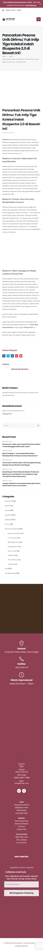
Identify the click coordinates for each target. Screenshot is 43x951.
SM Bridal (11, 555)
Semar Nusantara (8, 133)
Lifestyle (7, 520)
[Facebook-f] (24, 791)
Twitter (8, 355)
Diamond (8, 501)
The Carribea (12, 560)
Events (7, 510)
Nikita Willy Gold (13, 542)
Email (20, 355)
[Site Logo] (8, 19)
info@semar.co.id (21, 783)
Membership (21, 810)
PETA (22, 766)
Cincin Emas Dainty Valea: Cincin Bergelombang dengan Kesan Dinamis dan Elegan (21, 464)
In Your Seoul (12, 538)
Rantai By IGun (13, 547)
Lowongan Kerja (21, 813)
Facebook (3, 355)
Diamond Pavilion (14, 533)
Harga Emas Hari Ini (21, 805)
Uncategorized (10, 573)
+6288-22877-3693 (21, 778)
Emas (7, 506)
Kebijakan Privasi (21, 807)
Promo (7, 524)
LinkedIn (12, 355)
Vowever (11, 564)
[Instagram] (19, 791)
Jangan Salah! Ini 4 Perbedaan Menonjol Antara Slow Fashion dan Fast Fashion (21, 484)
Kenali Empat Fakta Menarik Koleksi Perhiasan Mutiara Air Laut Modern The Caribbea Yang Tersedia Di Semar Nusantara (20, 474)
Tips (6, 569)
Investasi (8, 515)
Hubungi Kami (7, 414)
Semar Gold (12, 551)
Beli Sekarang (31, 5)
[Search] (38, 425)
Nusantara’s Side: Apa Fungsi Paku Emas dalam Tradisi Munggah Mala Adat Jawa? (21, 445)
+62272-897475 (21, 772)
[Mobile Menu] (38, 19)
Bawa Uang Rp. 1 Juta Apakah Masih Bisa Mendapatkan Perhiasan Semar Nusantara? (20, 454)
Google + (16, 355)
